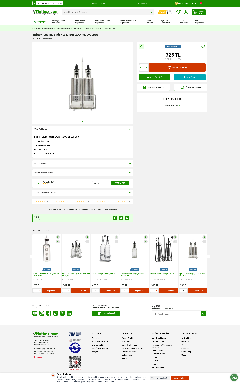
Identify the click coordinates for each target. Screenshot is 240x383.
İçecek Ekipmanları (183, 22)
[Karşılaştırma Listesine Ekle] (58, 241)
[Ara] (152, 12)
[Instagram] (41, 313)
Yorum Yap (120, 183)
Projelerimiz (127, 341)
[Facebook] (48, 313)
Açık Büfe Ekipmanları (165, 22)
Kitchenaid (186, 348)
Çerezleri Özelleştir (159, 378)
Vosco (184, 345)
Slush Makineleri (158, 354)
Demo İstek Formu (129, 345)
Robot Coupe (187, 352)
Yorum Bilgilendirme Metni (45, 193)
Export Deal (189, 77)
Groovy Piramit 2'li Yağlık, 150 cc (162, 274)
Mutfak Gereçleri (149, 22)
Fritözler (155, 364)
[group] (82, 83)
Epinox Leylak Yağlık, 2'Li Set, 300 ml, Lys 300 (192, 275)
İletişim (124, 358)
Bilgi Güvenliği (98, 345)
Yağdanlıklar (78, 28)
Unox (184, 355)
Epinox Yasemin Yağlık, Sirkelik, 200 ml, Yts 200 (134, 275)
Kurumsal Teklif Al (154, 77)
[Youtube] (35, 313)
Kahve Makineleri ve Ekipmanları (128, 22)
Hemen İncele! (109, 313)
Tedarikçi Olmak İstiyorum (132, 348)
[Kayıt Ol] (203, 313)
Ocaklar (155, 360)
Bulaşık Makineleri (159, 338)
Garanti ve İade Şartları (43, 173)
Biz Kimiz (95, 338)
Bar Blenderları (158, 367)
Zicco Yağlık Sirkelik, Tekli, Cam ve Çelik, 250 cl (46, 275)
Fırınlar (154, 357)
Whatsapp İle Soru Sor (156, 87)
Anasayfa (35, 28)
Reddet (118, 379)
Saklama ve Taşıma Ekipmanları (102, 22)
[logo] (45, 12)
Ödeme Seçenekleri (193, 87)
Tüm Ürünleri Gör (171, 106)
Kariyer (95, 352)
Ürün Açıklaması (40, 129)
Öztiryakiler (186, 338)
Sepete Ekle (179, 67)
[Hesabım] (186, 12)
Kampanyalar (42, 22)
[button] (82, 121)
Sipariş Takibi (127, 338)
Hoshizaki (186, 341)
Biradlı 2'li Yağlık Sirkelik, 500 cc (104, 274)
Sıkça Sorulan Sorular (101, 341)
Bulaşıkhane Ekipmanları (80, 22)
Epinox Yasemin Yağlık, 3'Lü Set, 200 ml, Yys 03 (76, 275)
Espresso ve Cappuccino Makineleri (162, 346)
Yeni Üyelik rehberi (100, 348)
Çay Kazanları (157, 350)
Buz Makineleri (158, 341)
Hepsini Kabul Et (180, 378)
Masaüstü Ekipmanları (64, 28)
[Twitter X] (62, 313)
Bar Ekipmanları (199, 22)
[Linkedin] (69, 313)
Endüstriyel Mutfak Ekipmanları (58, 22)
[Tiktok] (55, 313)
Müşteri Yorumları (129, 352)
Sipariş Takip (183, 3)
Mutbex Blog (127, 355)
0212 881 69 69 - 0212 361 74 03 (50, 3)
